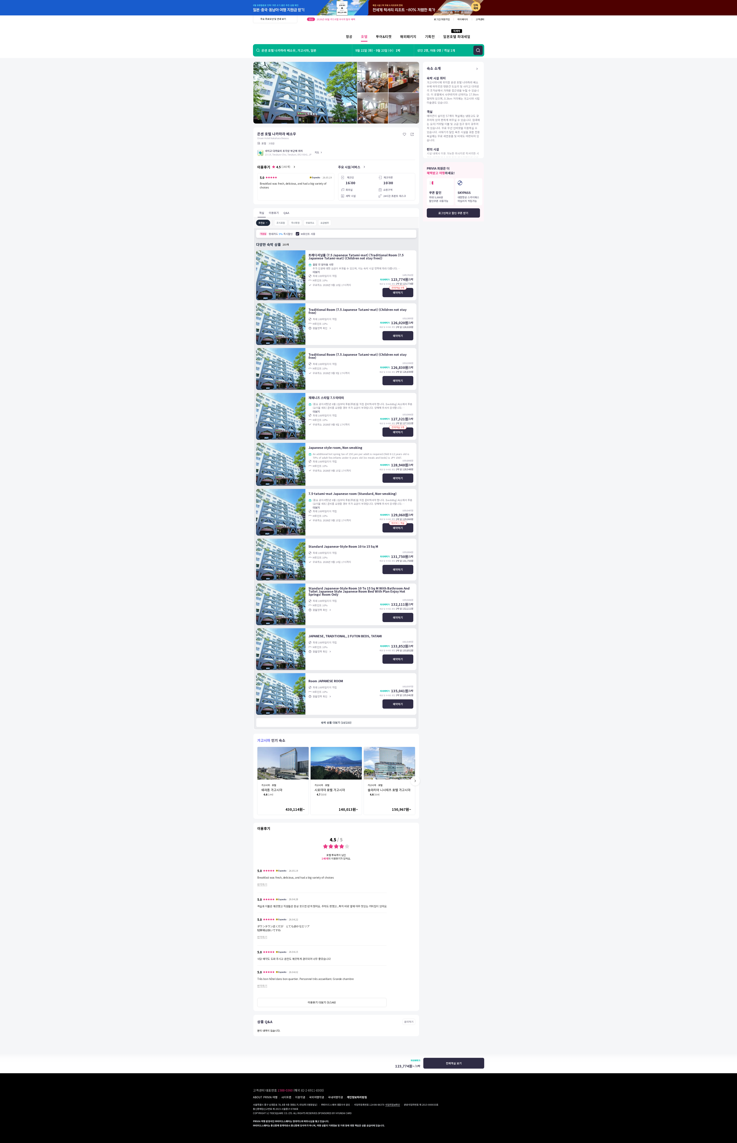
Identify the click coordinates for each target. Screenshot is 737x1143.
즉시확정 (295, 222)
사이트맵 (286, 1097)
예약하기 (398, 292)
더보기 (316, 272)
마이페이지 (462, 19)
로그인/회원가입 (442, 19)
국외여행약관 (316, 1097)
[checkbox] (297, 233)
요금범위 (324, 222)
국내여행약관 (335, 1097)
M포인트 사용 (308, 234)
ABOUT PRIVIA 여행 (265, 1097)
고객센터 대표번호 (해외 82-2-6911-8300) (288, 1090)
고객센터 (480, 19)
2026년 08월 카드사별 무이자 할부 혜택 (336, 19)
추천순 (261, 222)
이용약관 (300, 1097)
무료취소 (310, 222)
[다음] (415, 781)
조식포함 (280, 222)
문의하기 (408, 1022)
